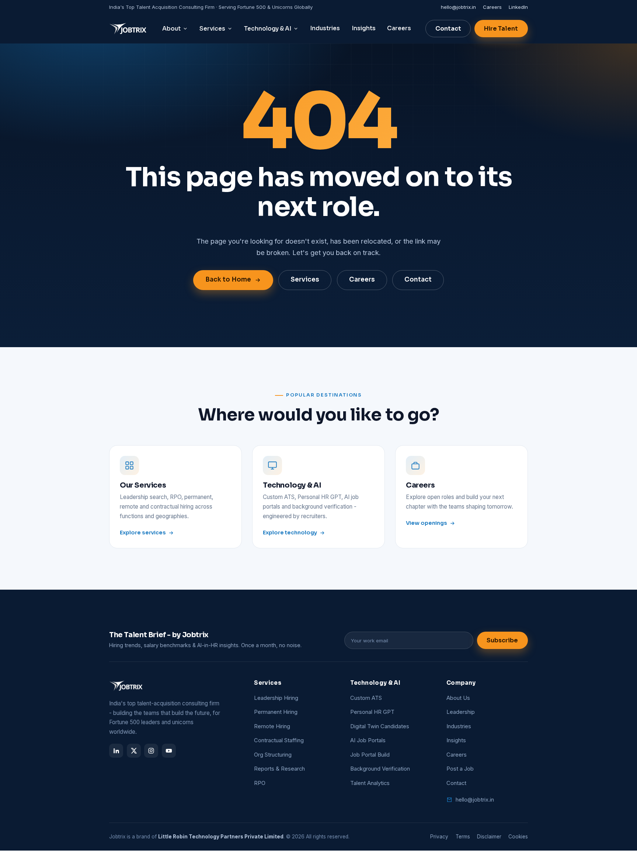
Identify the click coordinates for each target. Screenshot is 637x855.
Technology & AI (267, 28)
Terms (463, 837)
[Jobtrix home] (128, 29)
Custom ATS (366, 698)
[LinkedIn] (116, 751)
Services (212, 28)
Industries (325, 28)
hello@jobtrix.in (458, 7)
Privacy (439, 837)
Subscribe (502, 640)
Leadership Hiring (276, 698)
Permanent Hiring (275, 712)
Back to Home (228, 279)
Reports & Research (279, 768)
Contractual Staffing (279, 740)
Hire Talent (501, 28)
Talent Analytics (370, 783)
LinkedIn (518, 7)
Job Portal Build (370, 754)
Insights (364, 28)
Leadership (460, 712)
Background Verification (380, 768)
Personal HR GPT (372, 712)
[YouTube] (169, 751)
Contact (448, 28)
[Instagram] (151, 751)
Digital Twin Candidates (379, 726)
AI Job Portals (368, 740)
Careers (492, 7)
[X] (134, 751)
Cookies (518, 837)
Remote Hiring (272, 726)
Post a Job (460, 768)
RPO (259, 783)
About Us (458, 698)
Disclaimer (489, 837)
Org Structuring (273, 754)
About (171, 28)
